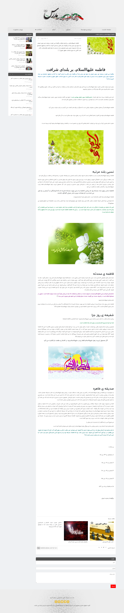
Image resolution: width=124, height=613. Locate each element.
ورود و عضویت (18, 30)
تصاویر (68, 30)
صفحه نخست (106, 30)
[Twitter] (62, 601)
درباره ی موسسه (86, 30)
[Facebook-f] (68, 601)
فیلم (53, 30)
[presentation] (40, 518)
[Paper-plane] (65, 601)
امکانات (39, 30)
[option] (20, 76)
